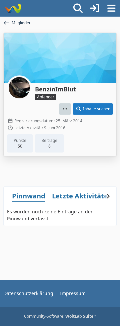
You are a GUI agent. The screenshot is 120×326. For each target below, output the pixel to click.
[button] (65, 109)
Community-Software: (60, 316)
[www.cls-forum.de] (12, 8)
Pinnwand (28, 195)
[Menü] (111, 8)
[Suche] (78, 8)
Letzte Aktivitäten (82, 195)
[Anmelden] (94, 8)
